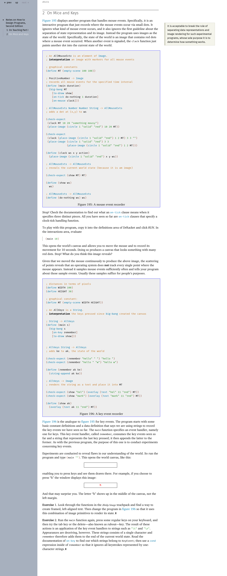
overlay (93, 392)
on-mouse (59, 100)
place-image (57, 126)
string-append (60, 373)
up (16, 2)
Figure (49, 20)
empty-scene (72, 70)
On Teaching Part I (18, 30)
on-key (58, 332)
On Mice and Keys (19, 34)
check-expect (56, 119)
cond (153, 540)
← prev (7, 2)
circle (72, 126)
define (52, 70)
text (104, 392)
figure (88, 421)
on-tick (59, 96)
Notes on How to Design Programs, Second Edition (16, 23)
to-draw (59, 93)
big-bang (56, 89)
